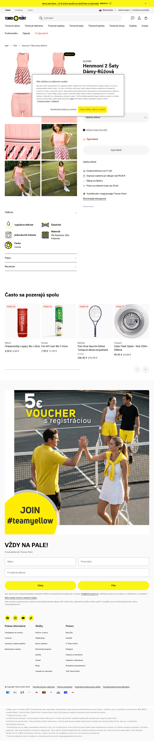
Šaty (15, 46)
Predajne (69, 649)
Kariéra (38, 655)
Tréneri (38, 660)
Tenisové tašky (76, 26)
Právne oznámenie (64, 687)
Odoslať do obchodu (43, 671)
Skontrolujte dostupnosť (94, 198)
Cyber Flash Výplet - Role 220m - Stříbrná (131, 348)
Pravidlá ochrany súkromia (44, 687)
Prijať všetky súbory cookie (92, 109)
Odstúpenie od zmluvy (14, 633)
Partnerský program (43, 649)
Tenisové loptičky (96, 26)
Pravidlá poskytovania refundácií (116, 687)
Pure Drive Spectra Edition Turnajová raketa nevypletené (93, 348)
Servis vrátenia (41, 644)
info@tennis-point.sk (89, 594)
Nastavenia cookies (13, 649)
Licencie (8, 638)
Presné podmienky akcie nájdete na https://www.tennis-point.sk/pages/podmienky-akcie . (45, 736)
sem (71, 99)
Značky (145, 26)
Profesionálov (11, 33)
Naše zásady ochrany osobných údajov (21, 598)
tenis (7, 10)
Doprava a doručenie (74, 655)
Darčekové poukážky (141, 10)
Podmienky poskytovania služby (88, 687)
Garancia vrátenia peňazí (15, 644)
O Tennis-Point (72, 644)
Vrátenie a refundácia (74, 660)
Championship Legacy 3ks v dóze (22, 346)
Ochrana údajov (44, 101)
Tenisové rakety (12, 26)
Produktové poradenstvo (75, 666)
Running (19, 10)
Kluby (37, 666)
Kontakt (69, 638)
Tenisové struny (117, 26)
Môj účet (69, 633)
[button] (137, 369)
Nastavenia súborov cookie (63, 109)
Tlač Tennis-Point (73, 671)
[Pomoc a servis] (132, 18)
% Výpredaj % (41, 33)
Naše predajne (124, 10)
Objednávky (40, 638)
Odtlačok (55, 101)
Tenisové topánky (56, 26)
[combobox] (80, 18)
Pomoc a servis (41, 633)
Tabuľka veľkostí (89, 162)
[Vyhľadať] (41, 18)
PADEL (30, 10)
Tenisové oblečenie (34, 26)
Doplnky (133, 26)
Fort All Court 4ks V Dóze (54, 346)
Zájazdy (26, 33)
